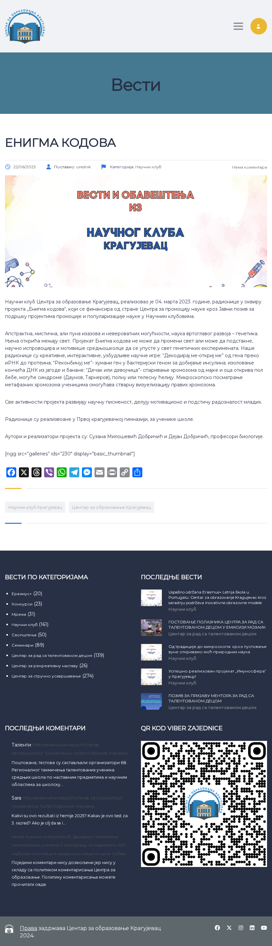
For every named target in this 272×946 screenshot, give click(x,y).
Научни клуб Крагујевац (35, 507)
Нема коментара (249, 167)
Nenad (18, 836)
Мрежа (19, 614)
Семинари (23, 645)
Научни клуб (24, 624)
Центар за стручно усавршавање (46, 675)
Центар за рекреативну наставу (45, 665)
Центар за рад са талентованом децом (52, 655)
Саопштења (24, 634)
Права (28, 928)
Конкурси (22, 603)
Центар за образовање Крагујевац (111, 507)
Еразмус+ (22, 593)
